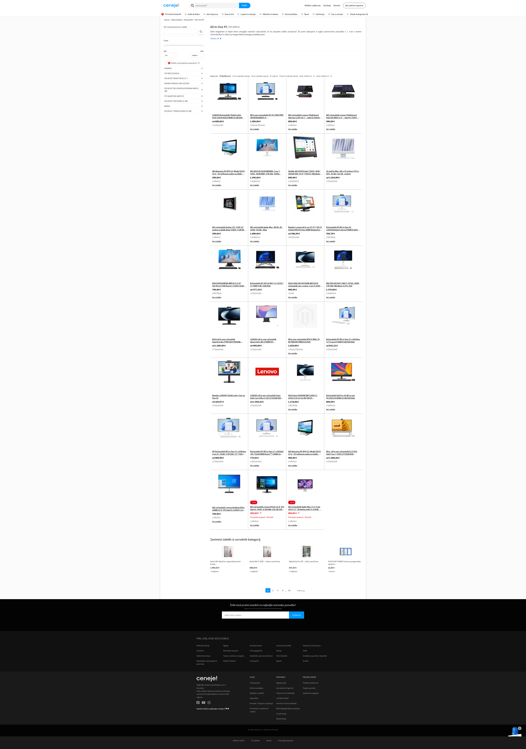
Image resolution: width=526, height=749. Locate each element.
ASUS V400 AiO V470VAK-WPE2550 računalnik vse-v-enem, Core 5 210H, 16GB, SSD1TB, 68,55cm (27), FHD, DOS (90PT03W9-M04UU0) (304, 287)
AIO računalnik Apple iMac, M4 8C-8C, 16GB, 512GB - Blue (266, 228)
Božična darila (238, 740)
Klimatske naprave (230, 650)
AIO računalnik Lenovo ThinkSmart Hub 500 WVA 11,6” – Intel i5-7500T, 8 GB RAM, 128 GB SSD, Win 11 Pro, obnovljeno (342, 119)
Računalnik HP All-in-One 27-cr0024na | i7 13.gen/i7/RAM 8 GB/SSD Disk (343, 340)
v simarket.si (293, 181)
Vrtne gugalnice (256, 650)
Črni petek (255, 740)
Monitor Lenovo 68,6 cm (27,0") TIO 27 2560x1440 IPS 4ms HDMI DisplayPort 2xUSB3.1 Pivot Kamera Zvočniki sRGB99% (305, 231)
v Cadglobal (214, 571)
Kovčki (305, 661)
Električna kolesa (203, 656)
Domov (167, 20)
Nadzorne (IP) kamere (312, 645)
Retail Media (281, 719)
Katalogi (327, 5)
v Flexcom (331, 571)
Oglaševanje (281, 683)
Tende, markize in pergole (233, 656)
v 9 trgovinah (217, 405)
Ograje (225, 645)
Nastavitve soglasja (310, 693)
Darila (268, 740)
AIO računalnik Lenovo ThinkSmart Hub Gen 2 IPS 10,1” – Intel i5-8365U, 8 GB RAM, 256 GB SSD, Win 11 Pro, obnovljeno (305, 119)
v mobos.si (330, 405)
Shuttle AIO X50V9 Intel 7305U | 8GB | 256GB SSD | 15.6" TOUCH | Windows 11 (304, 174)
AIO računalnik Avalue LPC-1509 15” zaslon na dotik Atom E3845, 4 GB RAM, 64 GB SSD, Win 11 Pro (229, 230)
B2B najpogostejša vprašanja (288, 708)
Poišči (244, 5)
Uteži (305, 650)
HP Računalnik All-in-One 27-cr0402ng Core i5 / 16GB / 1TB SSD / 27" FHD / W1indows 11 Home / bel (229, 454)
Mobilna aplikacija (313, 5)
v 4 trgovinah (331, 461)
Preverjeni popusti (285, 740)
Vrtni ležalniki (281, 656)
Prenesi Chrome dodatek (286, 703)
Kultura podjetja (256, 688)
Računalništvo (177, 20)
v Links (291, 293)
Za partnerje (281, 714)
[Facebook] (198, 703)
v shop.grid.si (255, 461)
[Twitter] (203, 703)
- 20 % (253, 502)
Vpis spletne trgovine (354, 5)
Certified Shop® (282, 698)
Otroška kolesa (256, 645)
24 (289, 590)
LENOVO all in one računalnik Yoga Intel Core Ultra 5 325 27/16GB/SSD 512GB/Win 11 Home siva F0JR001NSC (267, 398)
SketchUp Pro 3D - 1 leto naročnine (303, 561)
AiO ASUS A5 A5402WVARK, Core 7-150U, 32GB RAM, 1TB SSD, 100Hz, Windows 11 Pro (265, 174)
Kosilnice (200, 650)
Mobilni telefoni (229, 661)
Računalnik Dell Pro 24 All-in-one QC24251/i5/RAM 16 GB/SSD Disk (340, 396)
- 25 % (291, 502)
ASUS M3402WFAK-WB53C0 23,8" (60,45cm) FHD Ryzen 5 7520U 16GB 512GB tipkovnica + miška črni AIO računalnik (228, 287)
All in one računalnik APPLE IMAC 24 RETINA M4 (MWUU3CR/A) (304, 340)
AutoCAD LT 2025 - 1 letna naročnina (265, 561)
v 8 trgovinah (293, 237)
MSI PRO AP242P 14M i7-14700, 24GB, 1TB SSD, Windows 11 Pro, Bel (342, 284)
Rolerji (278, 650)
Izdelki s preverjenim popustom (184, 63)
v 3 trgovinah (331, 181)
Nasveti (337, 5)
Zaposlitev (254, 698)
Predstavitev (255, 683)
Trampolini (254, 661)
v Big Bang (330, 237)
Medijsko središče (257, 693)
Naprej (299, 590)
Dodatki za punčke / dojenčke (315, 656)
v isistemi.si (255, 181)
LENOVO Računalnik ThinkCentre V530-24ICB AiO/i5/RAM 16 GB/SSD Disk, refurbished (227, 118)
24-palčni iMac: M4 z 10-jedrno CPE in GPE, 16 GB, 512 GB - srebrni (342, 172)
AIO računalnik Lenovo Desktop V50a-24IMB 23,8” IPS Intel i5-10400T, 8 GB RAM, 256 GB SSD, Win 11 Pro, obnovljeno (228, 511)
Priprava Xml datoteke (285, 693)
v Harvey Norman (257, 125)
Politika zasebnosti (310, 683)
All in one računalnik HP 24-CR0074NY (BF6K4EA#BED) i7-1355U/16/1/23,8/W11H (267, 118)
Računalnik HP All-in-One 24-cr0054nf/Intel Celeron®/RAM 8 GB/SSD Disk (343, 230)
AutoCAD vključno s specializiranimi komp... (225, 562)
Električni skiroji (203, 645)
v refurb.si (292, 125)
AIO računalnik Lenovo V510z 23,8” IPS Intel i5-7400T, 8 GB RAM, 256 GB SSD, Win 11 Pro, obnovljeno (267, 509)
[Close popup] (519, 728)
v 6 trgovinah (255, 405)
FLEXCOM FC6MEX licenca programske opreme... (344, 562)
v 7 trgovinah (217, 349)
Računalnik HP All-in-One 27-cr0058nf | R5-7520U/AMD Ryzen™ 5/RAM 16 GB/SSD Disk (266, 454)
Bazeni (279, 661)
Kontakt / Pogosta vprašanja (261, 703)
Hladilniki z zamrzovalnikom (261, 656)
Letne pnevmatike (283, 645)
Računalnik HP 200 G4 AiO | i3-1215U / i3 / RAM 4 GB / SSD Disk (266, 284)
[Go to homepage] (171, 5)
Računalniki (188, 20)
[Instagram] (209, 703)
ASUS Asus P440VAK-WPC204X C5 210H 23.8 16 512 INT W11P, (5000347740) (302, 398)
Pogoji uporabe (309, 688)
